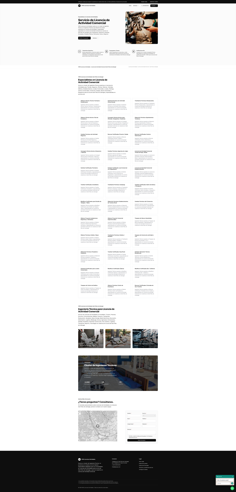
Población (144, 424)
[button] (97, 426)
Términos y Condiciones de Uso (146, 467)
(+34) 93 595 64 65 (116, 464)
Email (128, 418)
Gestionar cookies (154, 1)
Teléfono (144, 418)
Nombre (129, 413)
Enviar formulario (141, 440)
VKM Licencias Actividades (88, 5)
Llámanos (95, 38)
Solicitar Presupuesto (83, 38)
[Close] (232, 476)
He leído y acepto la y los (141, 437)
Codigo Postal (130, 424)
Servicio (144, 413)
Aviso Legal (141, 461)
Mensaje (129, 429)
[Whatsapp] (232, 488)
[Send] (232, 483)
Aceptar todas (144, 1)
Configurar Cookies (143, 469)
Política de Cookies (143, 463)
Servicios (135, 5)
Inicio (130, 5)
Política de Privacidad (141, 436)
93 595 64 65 (146, 5)
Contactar (153, 5)
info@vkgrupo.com (116, 466)
